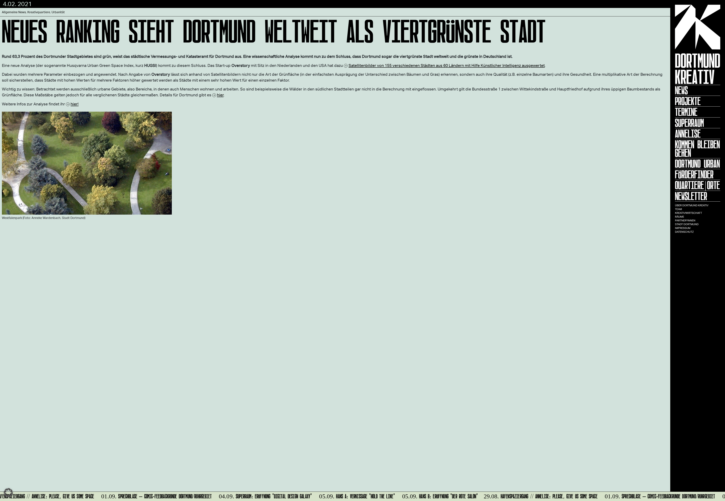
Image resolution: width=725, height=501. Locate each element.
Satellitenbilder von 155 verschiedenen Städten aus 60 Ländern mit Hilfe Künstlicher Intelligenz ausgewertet (447, 65)
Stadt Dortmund (687, 224)
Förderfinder (694, 174)
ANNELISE (688, 133)
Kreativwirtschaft (688, 212)
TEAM (678, 209)
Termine (686, 112)
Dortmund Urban (697, 163)
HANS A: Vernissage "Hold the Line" (352, 495)
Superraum (689, 123)
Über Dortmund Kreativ (691, 205)
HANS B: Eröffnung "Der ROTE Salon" (435, 495)
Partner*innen (685, 220)
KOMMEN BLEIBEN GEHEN (697, 148)
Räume (679, 216)
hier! (75, 103)
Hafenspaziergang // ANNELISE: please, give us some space (536, 495)
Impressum (682, 228)
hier (220, 94)
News (681, 90)
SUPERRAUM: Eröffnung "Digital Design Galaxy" (260, 495)
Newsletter (691, 196)
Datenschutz (684, 231)
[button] (8, 492)
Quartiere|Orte (697, 185)
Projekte (688, 101)
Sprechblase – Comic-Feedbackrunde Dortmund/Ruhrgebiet (151, 495)
